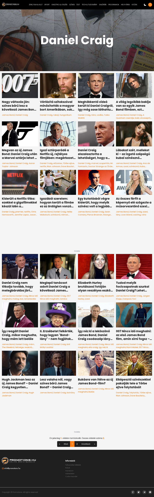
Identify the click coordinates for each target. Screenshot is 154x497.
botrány (71, 392)
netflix (43, 166)
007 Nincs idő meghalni (55, 297)
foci (134, 298)
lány (118, 214)
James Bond (8, 114)
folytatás (134, 392)
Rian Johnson (53, 166)
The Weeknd (8, 347)
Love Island (126, 214)
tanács (63, 298)
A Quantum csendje (130, 116)
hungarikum (66, 114)
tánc (93, 114)
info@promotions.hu (12, 468)
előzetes (57, 163)
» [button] (94, 443)
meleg (15, 298)
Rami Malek (132, 347)
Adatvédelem (69, 473)
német (64, 214)
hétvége (19, 347)
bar (21, 298)
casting (137, 214)
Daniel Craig (21, 114)
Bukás (91, 391)
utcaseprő (145, 117)
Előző (66, 444)
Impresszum (69, 470)
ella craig (93, 347)
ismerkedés (30, 298)
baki (137, 117)
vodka (100, 114)
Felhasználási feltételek (73, 465)
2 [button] (77, 443)
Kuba (142, 166)
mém (31, 344)
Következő (86, 444)
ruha (144, 214)
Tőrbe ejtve (68, 163)
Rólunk (67, 468)
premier (19, 211)
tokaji (56, 114)
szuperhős (104, 163)
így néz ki (103, 347)
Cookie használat (71, 476)
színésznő (134, 166)
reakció (28, 347)
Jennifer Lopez (21, 214)
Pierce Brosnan (94, 214)
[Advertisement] (77, 235)
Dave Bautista (68, 166)
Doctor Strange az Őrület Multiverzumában (95, 168)
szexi (125, 166)
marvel (94, 163)
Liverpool (126, 298)
